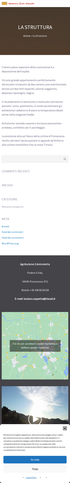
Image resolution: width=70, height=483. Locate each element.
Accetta (35, 459)
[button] (65, 428)
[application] (35, 419)
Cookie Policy (31, 477)
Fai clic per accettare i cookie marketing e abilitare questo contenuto (35, 345)
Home (26, 35)
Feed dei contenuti (12, 232)
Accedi (5, 226)
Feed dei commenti (13, 237)
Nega (35, 468)
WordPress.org (10, 243)
